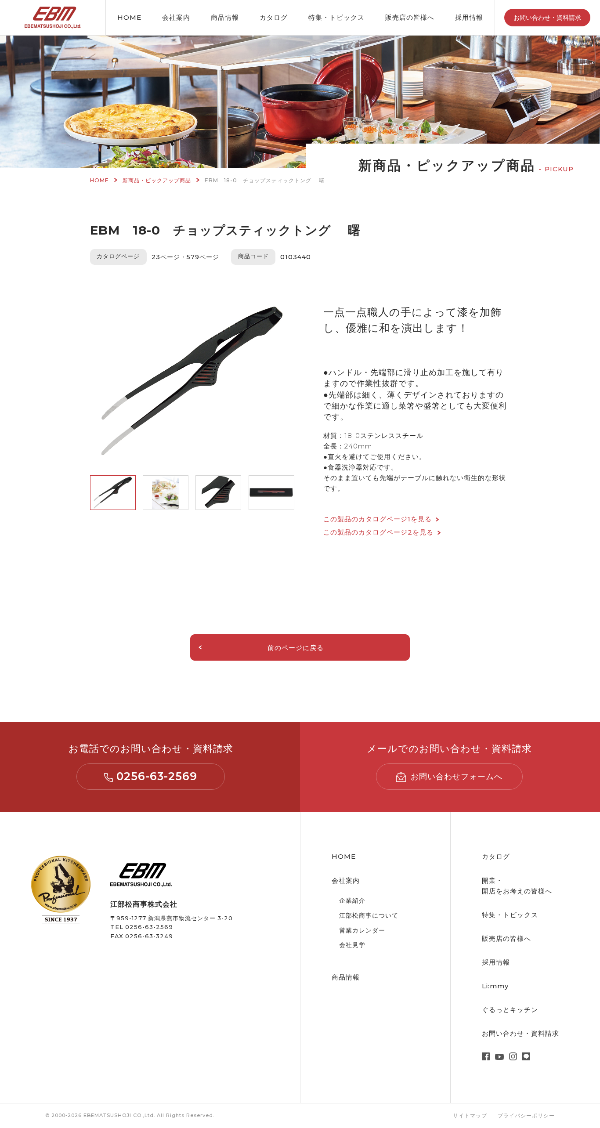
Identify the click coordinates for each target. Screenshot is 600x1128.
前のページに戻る (295, 648)
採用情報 (469, 17)
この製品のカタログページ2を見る (378, 532)
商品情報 (225, 17)
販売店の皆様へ (409, 17)
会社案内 (176, 17)
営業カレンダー (362, 930)
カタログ (274, 17)
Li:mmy (495, 986)
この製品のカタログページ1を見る (377, 519)
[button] (113, 492)
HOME (129, 17)
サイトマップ (470, 1115)
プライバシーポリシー (526, 1115)
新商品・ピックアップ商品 (157, 180)
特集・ (336, 17)
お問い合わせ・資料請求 (547, 18)
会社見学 (352, 945)
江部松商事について (368, 915)
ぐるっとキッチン (510, 1009)
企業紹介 (352, 900)
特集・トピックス (510, 915)
